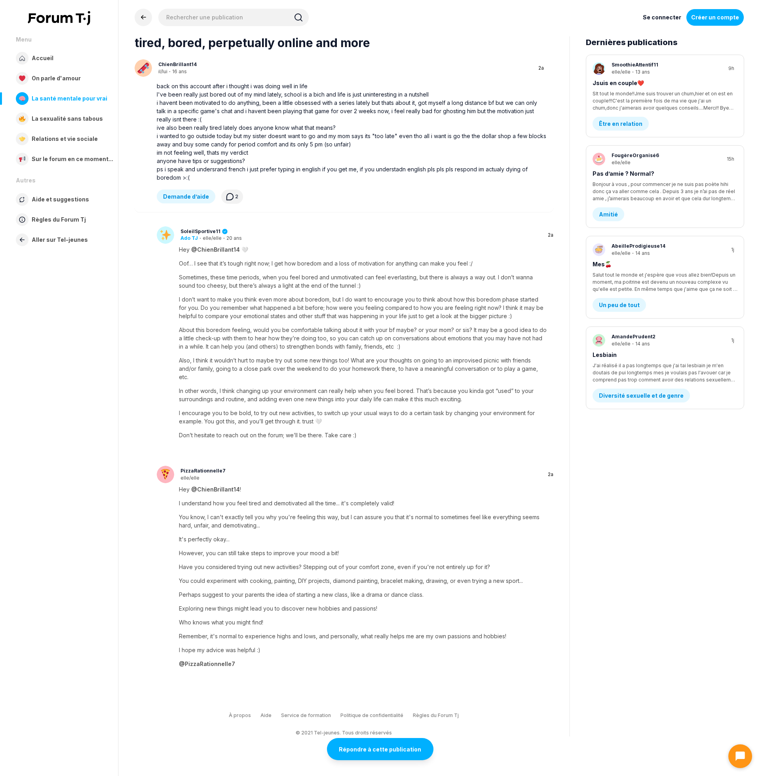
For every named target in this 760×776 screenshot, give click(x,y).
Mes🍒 (602, 264)
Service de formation (306, 715)
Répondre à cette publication (380, 749)
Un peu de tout (619, 305)
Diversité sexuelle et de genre (641, 395)
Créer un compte (715, 17)
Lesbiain (605, 354)
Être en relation (620, 123)
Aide (266, 715)
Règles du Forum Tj (436, 715)
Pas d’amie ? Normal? (623, 173)
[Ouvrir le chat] (740, 756)
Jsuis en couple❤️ (618, 83)
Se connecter (662, 17)
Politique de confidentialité (371, 715)
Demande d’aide (186, 196)
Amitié (608, 214)
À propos (240, 715)
